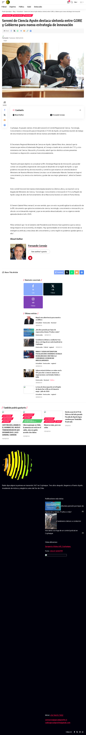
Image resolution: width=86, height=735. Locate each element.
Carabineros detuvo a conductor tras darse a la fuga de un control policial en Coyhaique (49, 342)
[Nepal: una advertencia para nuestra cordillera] (29, 320)
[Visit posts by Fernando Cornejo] (5, 38)
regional (28, 15)
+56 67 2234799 (56, 551)
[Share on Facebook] (11, 31)
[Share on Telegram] (20, 31)
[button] (4, 2)
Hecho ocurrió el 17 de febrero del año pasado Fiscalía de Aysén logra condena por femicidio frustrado (73, 417)
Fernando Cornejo (59, 115)
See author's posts (39, 252)
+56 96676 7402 (56, 715)
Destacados (18, 15)
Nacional (53, 323)
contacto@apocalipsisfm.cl (56, 720)
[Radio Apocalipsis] (8, 2)
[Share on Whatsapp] (17, 31)
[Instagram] (33, 302)
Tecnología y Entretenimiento (30, 421)
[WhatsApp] (82, 732)
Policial (46, 347)
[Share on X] (14, 31)
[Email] (24, 31)
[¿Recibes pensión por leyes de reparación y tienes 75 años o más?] (29, 333)
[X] (53, 289)
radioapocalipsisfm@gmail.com (57, 723)
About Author (19, 115)
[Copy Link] (27, 31)
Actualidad (7, 15)
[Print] (30, 31)
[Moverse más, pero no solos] (53, 416)
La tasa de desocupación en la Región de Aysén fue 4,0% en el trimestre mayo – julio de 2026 (48, 389)
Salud (59, 421)
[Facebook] (33, 289)
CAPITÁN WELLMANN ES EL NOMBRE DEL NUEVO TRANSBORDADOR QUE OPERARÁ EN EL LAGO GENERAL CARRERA (11, 430)
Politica (52, 380)
